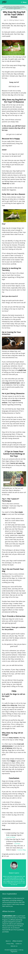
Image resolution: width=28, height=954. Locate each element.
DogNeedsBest (13, 950)
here (21, 8)
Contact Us (19, 943)
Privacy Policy (10, 943)
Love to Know (10, 837)
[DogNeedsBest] (4, 2)
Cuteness (17, 843)
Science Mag (21, 850)
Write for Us (14, 946)
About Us (8, 941)
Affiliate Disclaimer (17, 941)
